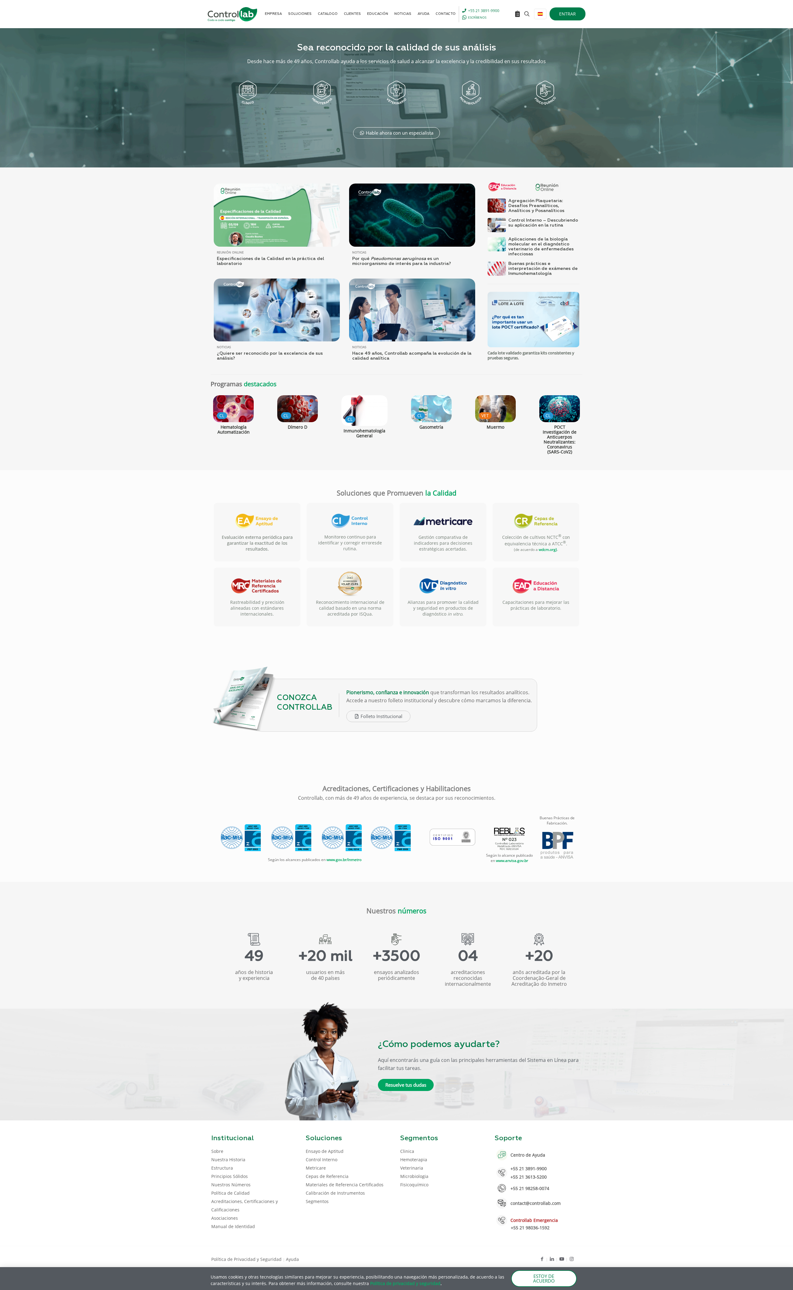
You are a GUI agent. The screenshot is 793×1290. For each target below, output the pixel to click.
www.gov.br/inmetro (343, 859)
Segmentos (317, 1201)
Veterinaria (411, 1168)
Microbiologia (414, 1176)
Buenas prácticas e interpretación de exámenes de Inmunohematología (543, 269)
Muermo (495, 427)
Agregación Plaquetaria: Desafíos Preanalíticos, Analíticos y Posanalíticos (536, 206)
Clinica (407, 1151)
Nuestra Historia (228, 1159)
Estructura (222, 1168)
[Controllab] (232, 14)
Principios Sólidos (229, 1176)
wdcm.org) (548, 549)
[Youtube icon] (562, 1259)
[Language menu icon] (540, 14)
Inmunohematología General (364, 433)
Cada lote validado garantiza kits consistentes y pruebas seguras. (531, 355)
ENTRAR (567, 14)
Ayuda (292, 1259)
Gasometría (431, 427)
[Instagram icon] (572, 1259)
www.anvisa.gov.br (512, 860)
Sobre (217, 1151)
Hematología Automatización (233, 429)
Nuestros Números (231, 1185)
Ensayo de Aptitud (325, 1151)
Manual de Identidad (233, 1226)
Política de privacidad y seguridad (405, 1283)
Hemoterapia (413, 1159)
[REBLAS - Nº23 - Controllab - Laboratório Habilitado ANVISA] (509, 839)
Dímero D (297, 427)
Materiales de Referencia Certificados (344, 1185)
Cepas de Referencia (327, 1176)
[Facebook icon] (542, 1259)
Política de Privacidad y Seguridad (247, 1259)
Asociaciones (224, 1218)
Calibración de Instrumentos (335, 1193)
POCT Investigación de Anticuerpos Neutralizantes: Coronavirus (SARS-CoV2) (559, 439)
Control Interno (321, 1159)
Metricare (316, 1168)
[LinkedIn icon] (552, 1259)
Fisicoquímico (414, 1185)
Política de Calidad (230, 1193)
